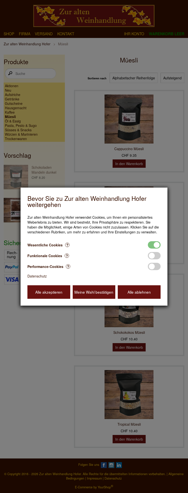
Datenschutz (37, 276)
